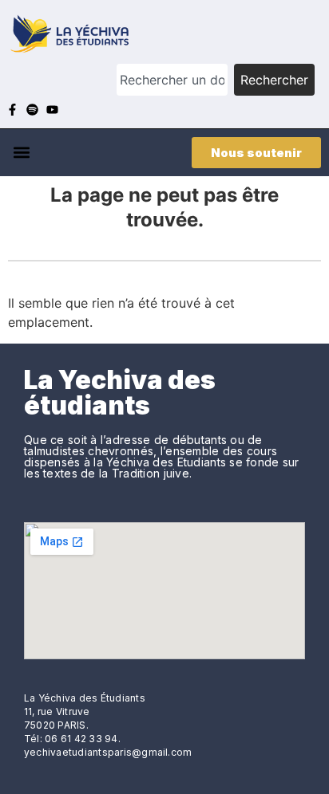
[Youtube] (52, 110)
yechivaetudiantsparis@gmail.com (108, 752)
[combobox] (172, 80)
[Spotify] (32, 110)
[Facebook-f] (12, 110)
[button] (21, 153)
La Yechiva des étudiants (120, 392)
